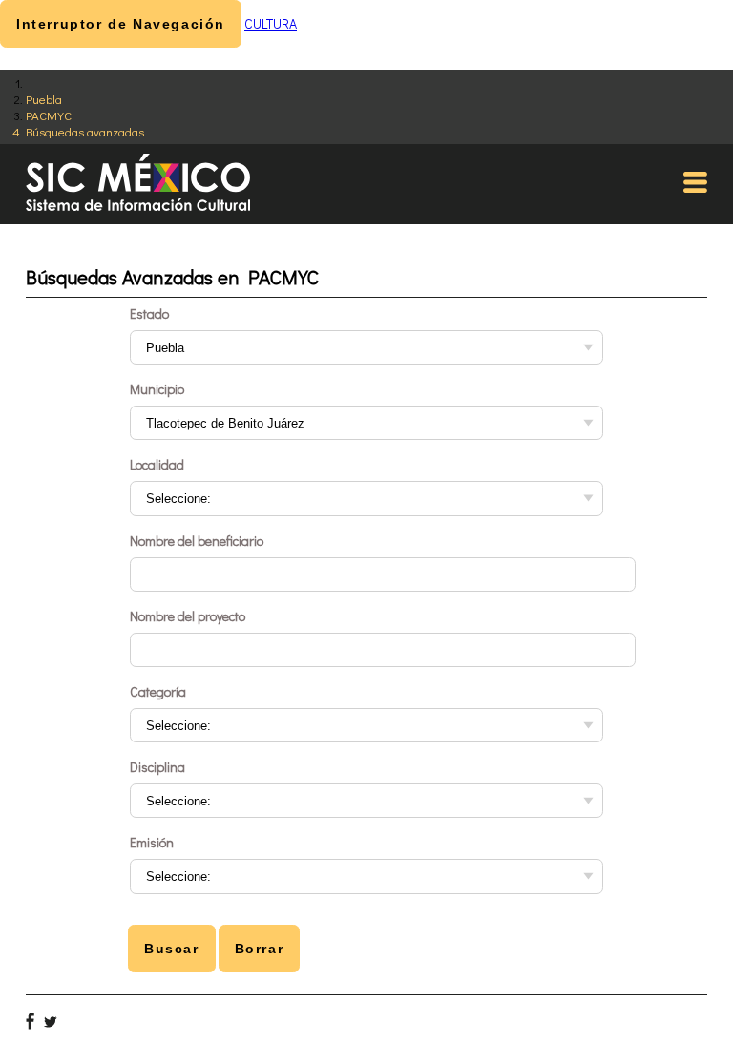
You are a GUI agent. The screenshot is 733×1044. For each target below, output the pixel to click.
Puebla (44, 99)
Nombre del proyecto (187, 616)
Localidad (157, 464)
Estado (149, 313)
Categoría (158, 691)
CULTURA (270, 23)
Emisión (152, 842)
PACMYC (49, 115)
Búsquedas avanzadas (85, 131)
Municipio (157, 389)
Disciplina (157, 767)
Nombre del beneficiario (196, 541)
